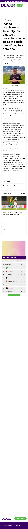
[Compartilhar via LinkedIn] (10, 185)
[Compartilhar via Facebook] (3, 185)
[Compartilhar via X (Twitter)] (7, 185)
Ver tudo (23, 193)
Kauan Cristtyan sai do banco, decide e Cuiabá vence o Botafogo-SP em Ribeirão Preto (13, 213)
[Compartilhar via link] (14, 185)
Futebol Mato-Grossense (9, 179)
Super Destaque (6, 181)
